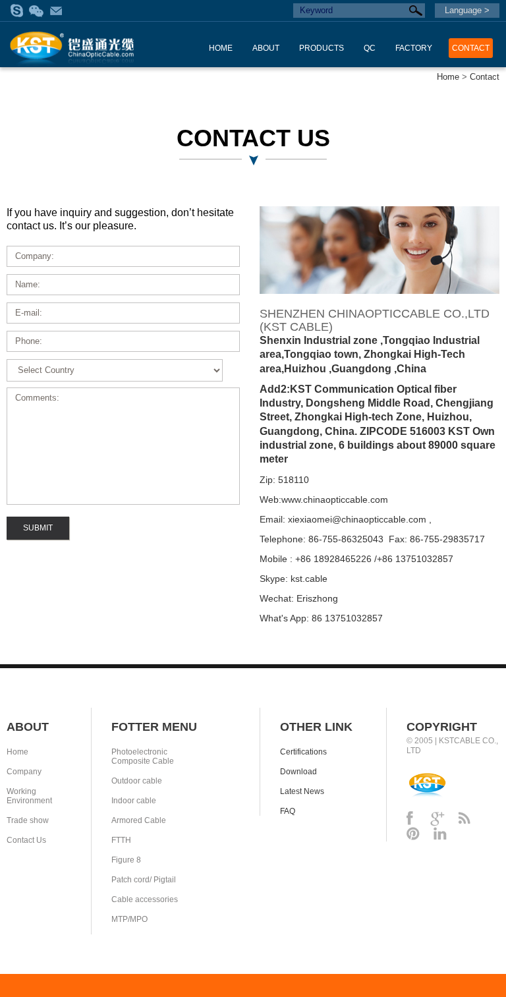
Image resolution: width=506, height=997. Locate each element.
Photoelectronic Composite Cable (142, 756)
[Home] (72, 43)
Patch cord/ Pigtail (143, 879)
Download (298, 771)
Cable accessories (144, 899)
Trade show (28, 820)
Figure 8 (126, 860)
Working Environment (29, 796)
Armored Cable (138, 820)
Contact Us (26, 840)
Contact (484, 77)
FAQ (287, 811)
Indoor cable (133, 800)
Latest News (302, 791)
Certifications (303, 751)
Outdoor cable (136, 780)
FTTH (121, 840)
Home (448, 77)
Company (24, 771)
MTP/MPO (129, 919)
